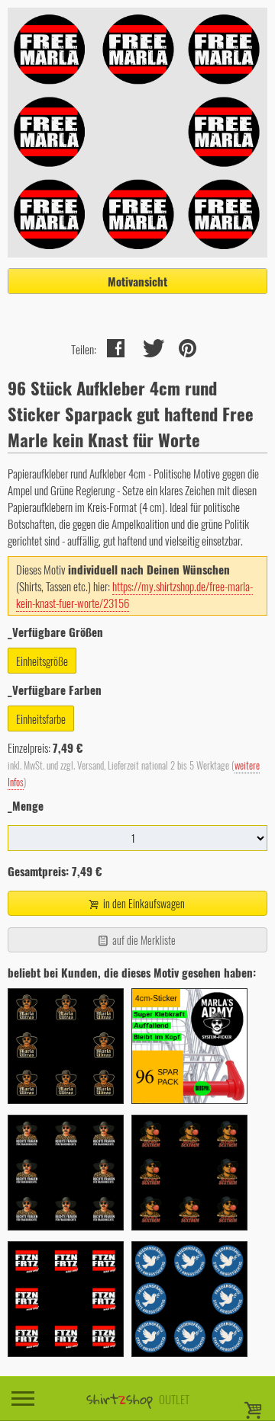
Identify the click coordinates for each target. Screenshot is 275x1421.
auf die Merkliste (143, 940)
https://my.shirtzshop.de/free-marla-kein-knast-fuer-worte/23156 (134, 594)
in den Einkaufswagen (143, 903)
